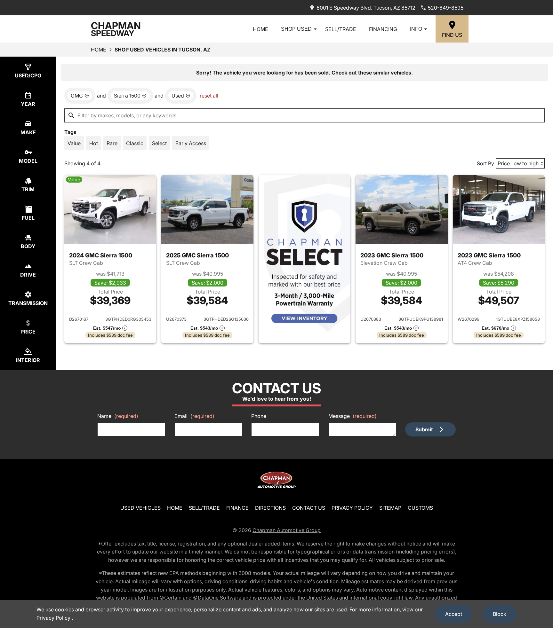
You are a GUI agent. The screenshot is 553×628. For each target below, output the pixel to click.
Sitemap (390, 508)
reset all (209, 95)
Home (260, 29)
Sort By (485, 163)
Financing (383, 29)
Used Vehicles (140, 508)
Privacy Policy (352, 508)
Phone (258, 416)
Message (352, 416)
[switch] (74, 143)
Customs (420, 508)
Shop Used (296, 29)
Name (117, 416)
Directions (270, 508)
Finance (237, 508)
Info (416, 29)
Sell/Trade (340, 29)
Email (194, 416)
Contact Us (308, 508)
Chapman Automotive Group (286, 530)
